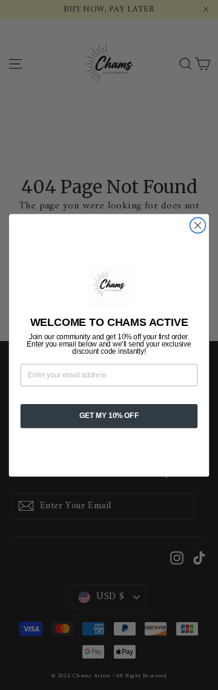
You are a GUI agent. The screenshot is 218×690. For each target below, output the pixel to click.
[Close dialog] (198, 225)
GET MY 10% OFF (109, 415)
